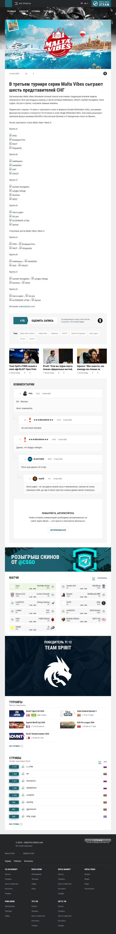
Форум (87, 874)
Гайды (34, 884)
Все (93, 578)
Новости (23, 11)
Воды (87, 884)
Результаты (102, 578)
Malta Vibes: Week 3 (27, 333)
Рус (105, 762)
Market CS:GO (28, 853)
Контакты (28, 861)
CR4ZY (64, 333)
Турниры (48, 11)
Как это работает (12, 884)
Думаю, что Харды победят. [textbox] (29, 448)
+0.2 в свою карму (77, 322)
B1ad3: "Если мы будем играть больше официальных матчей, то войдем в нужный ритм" (58, 368)
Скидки (8, 893)
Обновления (36, 874)
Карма (8, 861)
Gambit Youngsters (78, 333)
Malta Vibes (43, 333)
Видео (87, 879)
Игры (34, 889)
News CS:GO (10, 853)
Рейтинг (17, 861)
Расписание (89, 889)
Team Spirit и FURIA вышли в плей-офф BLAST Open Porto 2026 (23, 368)
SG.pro (22, 339)
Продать (8, 879)
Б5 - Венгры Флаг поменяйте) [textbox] (24, 405)
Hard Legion (93, 333)
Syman (32, 339)
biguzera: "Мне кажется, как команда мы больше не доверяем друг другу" (90, 368)
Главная (11, 11)
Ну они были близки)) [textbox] (31, 428)
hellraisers (54, 333)
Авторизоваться (58, 530)
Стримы (36, 11)
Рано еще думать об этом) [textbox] (33, 467)
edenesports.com (27, 307)
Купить (8, 874)
